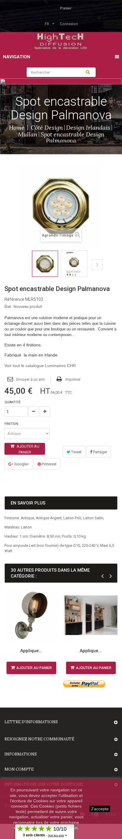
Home (17, 127)
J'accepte (100, 808)
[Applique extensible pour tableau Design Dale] (91, 615)
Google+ (21, 464)
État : (8, 306)
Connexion (69, 24)
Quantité (12, 402)
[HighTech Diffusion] (60, 40)
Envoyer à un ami (30, 379)
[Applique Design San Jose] (31, 615)
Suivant (97, 264)
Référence (14, 299)
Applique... (31, 650)
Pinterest (49, 464)
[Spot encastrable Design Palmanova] (45, 264)
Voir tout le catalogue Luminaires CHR (40, 365)
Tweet (75, 452)
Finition (11, 424)
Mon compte (19, 769)
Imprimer (73, 379)
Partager (99, 452)
